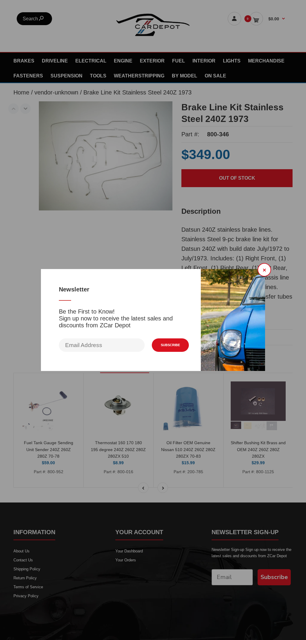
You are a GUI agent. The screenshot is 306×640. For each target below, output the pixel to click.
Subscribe (170, 345)
